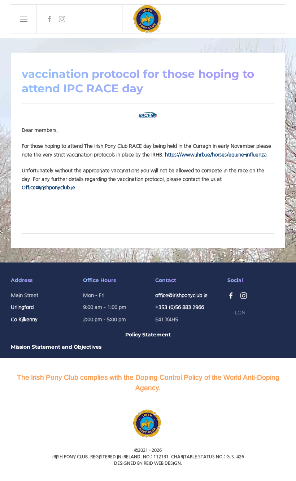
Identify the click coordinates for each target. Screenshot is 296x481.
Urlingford (22, 307)
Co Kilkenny (24, 319)
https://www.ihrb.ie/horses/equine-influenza (216, 154)
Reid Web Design (162, 463)
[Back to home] (148, 19)
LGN (240, 312)
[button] (24, 19)
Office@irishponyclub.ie (48, 187)
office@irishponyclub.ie (181, 295)
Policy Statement (148, 334)
